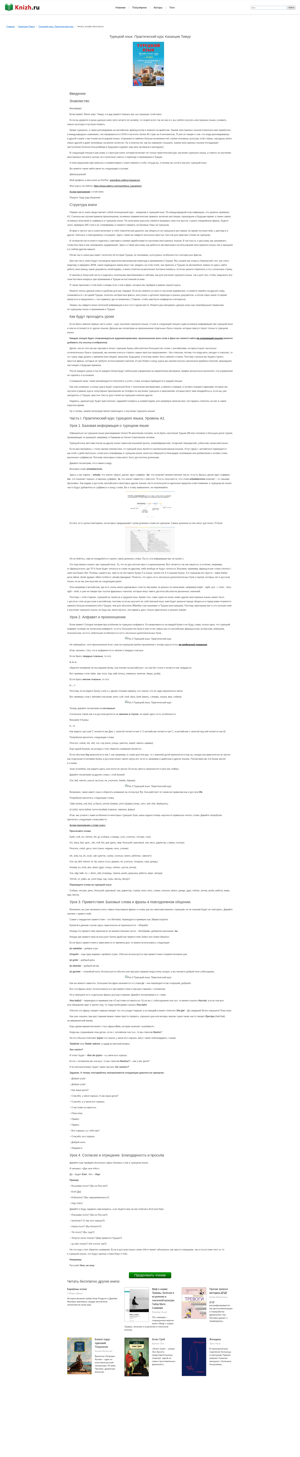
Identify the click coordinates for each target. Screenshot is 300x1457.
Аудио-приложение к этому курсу (87, 825)
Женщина (215, 1339)
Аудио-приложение (80, 191)
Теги (172, 7)
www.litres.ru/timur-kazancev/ (125, 180)
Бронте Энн (158, 1343)
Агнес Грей (158, 1339)
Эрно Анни (214, 1343)
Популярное (139, 7)
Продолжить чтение (150, 1275)
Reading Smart (159, 1312)
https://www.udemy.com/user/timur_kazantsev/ (118, 186)
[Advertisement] (123, 1411)
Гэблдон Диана (75, 1293)
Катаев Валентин (103, 1351)
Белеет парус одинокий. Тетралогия (102, 1343)
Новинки (120, 7)
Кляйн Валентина (218, 1297)
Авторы (158, 7)
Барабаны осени (77, 1289)
